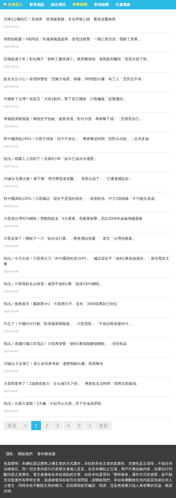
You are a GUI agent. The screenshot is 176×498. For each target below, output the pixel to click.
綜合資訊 (58, 4)
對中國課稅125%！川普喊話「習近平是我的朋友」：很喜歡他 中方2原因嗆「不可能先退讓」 (81, 199)
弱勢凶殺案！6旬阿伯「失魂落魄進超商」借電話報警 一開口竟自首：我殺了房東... (72, 39)
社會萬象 (123, 4)
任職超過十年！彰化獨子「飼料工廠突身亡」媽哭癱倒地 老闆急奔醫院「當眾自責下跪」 (77, 59)
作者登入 (15, 4)
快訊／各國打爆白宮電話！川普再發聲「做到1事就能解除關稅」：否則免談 (67, 344)
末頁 (103, 425)
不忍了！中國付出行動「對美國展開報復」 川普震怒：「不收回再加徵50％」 (68, 324)
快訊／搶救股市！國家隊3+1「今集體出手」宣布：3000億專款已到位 (60, 304)
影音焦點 (37, 4)
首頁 (11, 425)
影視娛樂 (101, 4)
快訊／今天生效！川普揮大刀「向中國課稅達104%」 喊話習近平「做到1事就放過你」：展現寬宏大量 (86, 261)
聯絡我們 (25, 454)
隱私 (9, 454)
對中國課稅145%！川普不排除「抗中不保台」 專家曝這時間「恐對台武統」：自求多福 (76, 139)
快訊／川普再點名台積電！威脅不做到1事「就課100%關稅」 (53, 284)
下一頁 (89, 425)
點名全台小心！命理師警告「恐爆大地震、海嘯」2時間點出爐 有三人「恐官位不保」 (74, 79)
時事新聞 (80, 4)
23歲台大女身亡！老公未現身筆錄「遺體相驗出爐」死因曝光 (53, 364)
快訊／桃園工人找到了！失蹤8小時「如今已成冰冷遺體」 (52, 159)
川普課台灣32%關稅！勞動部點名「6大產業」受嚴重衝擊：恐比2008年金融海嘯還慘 (73, 218)
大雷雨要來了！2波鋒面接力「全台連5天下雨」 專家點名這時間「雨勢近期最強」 (72, 383)
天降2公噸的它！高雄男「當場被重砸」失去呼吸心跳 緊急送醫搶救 (60, 19)
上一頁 (25, 425)
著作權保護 (46, 454)
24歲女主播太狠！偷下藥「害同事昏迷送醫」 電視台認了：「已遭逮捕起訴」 (68, 179)
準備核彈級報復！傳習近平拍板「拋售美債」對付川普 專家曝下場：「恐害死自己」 (73, 119)
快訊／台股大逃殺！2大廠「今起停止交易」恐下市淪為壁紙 (52, 403)
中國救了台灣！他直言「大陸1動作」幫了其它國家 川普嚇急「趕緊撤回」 (65, 99)
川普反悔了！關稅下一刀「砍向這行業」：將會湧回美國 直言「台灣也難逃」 (70, 238)
